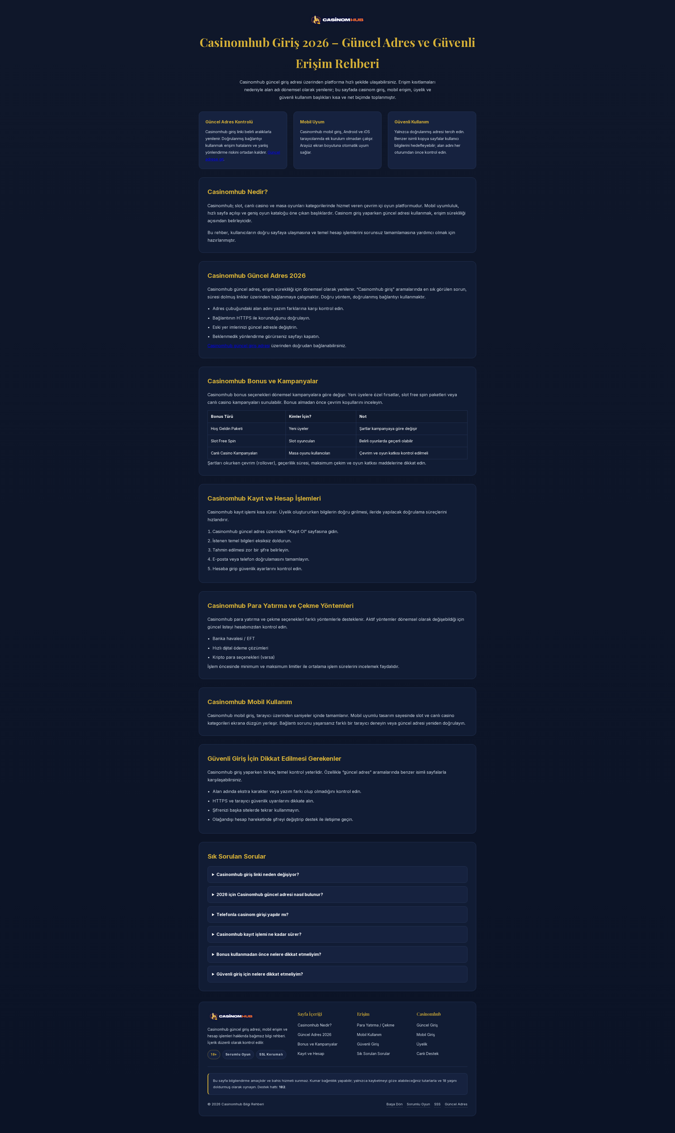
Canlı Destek (428, 1053)
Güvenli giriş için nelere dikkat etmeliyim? (259, 974)
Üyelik (422, 1044)
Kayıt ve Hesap (311, 1053)
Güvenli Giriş (368, 1044)
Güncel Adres (456, 1104)
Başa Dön (395, 1104)
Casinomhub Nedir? (315, 1025)
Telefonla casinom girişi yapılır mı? (252, 914)
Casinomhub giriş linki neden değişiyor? (257, 874)
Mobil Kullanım (369, 1034)
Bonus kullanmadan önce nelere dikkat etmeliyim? (268, 954)
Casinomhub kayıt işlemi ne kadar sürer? (258, 934)
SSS (437, 1104)
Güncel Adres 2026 (314, 1034)
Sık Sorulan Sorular (373, 1053)
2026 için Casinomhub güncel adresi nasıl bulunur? (269, 894)
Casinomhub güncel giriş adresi (239, 345)
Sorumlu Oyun (418, 1104)
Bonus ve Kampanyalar (318, 1044)
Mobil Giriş (426, 1034)
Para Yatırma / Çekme (375, 1025)
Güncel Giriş (427, 1025)
